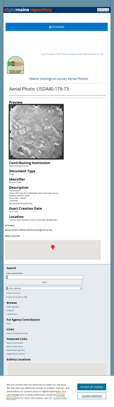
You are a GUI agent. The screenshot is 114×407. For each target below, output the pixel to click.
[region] (57, 391)
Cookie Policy (60, 398)
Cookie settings (92, 396)
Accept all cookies (91, 387)
